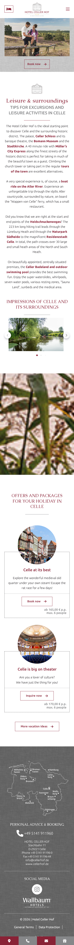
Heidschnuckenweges (45, 221)
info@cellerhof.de (37, 860)
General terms (24, 927)
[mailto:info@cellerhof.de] (46, 940)
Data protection (49, 927)
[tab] (37, 355)
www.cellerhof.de (37, 864)
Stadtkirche (15, 146)
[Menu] (68, 9)
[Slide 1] (32, 53)
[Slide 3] (41, 53)
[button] (36, 335)
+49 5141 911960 (38, 833)
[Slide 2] (37, 53)
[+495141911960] (28, 940)
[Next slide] (66, 335)
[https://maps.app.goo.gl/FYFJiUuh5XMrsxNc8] (9, 940)
